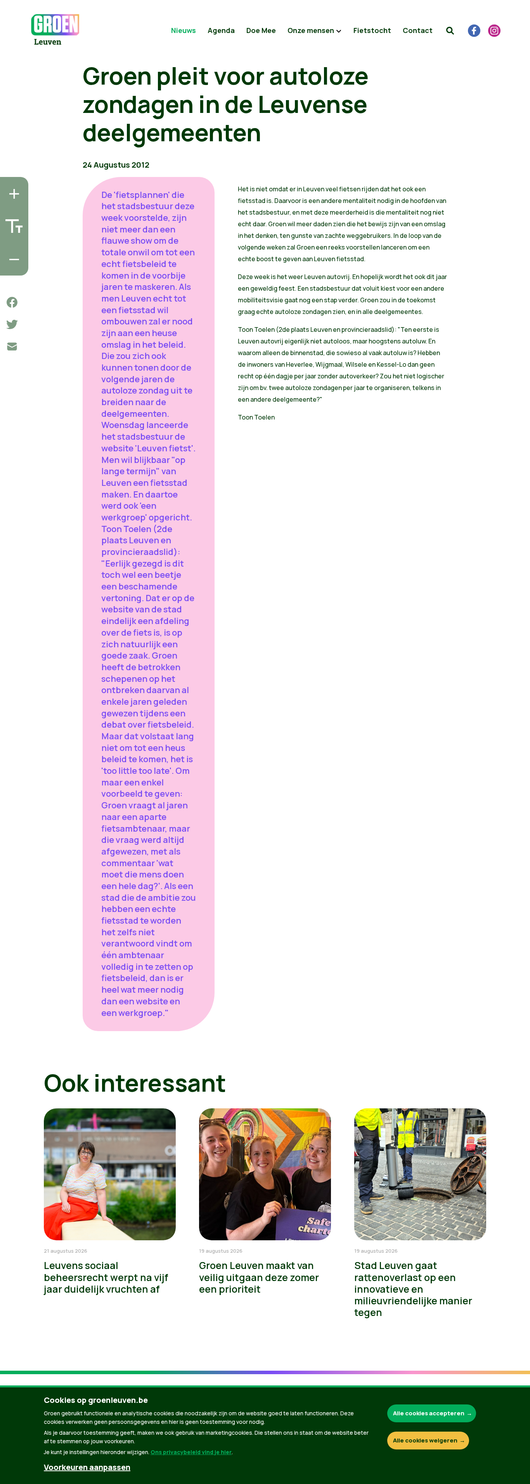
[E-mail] (12, 346)
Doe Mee (261, 30)
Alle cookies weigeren (425, 1440)
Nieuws (183, 30)
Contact (418, 30)
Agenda (221, 30)
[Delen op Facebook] (12, 302)
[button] (450, 31)
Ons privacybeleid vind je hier (191, 1452)
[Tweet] (12, 324)
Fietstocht (372, 30)
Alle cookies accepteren (428, 1413)
